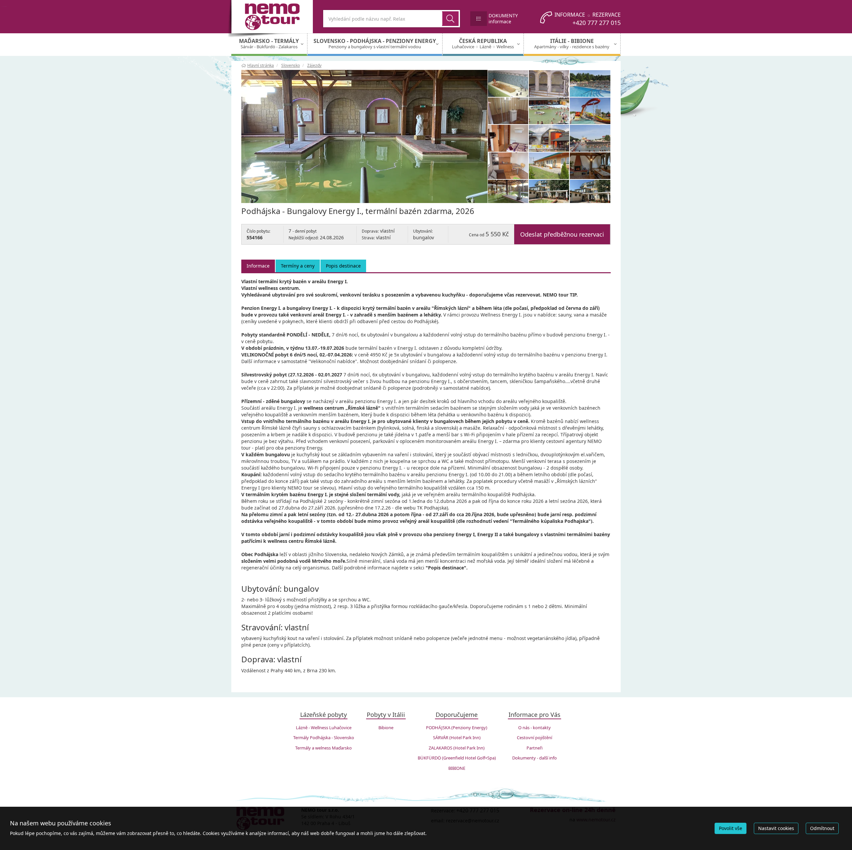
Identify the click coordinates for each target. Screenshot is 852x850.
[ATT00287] (549, 83)
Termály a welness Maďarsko (323, 748)
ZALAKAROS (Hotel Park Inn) (457, 748)
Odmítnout (822, 828)
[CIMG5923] (508, 165)
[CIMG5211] (549, 138)
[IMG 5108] (549, 193)
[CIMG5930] (549, 165)
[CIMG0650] (589, 110)
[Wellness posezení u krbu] (589, 165)
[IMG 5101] (364, 136)
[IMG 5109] (589, 193)
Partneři (534, 748)
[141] (508, 110)
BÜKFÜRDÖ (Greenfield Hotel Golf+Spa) (457, 758)
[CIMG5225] (549, 110)
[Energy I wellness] (508, 83)
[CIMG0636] (589, 138)
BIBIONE (456, 768)
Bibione (385, 728)
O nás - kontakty (534, 728)
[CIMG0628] (589, 83)
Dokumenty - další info (534, 758)
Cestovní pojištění (534, 738)
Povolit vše (730, 828)
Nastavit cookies (776, 828)
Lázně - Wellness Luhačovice (323, 728)
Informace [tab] (258, 266)
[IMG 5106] (508, 193)
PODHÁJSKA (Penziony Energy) (456, 728)
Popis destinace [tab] (343, 266)
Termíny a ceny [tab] (298, 266)
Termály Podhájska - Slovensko (323, 738)
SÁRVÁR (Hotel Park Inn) (457, 738)
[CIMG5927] (508, 138)
